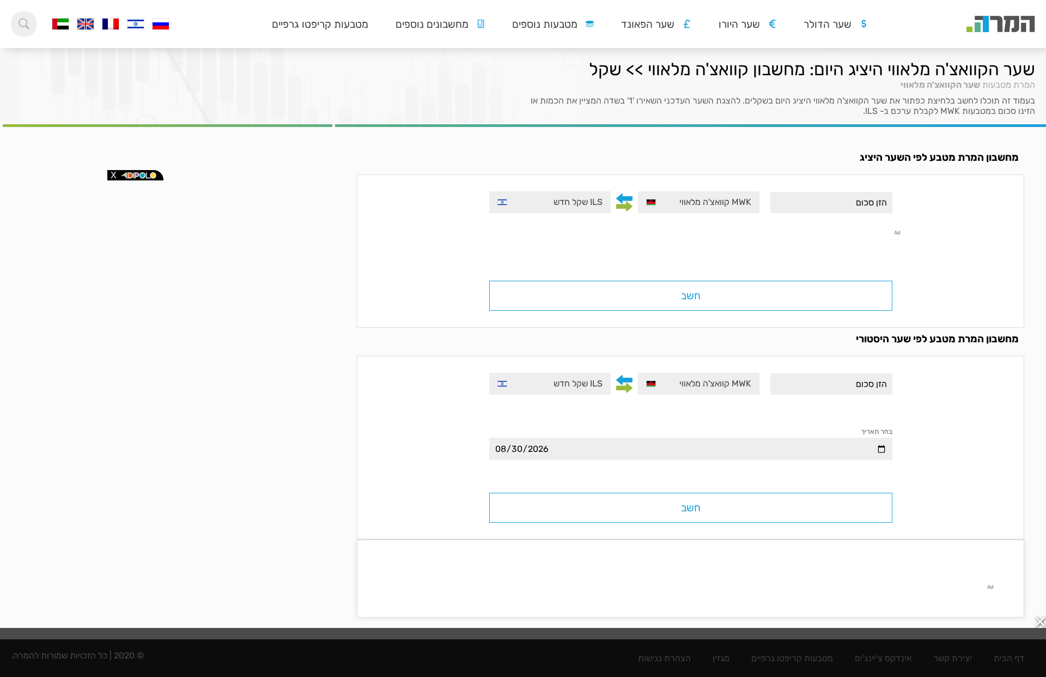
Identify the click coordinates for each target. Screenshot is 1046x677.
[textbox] (698, 202)
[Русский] (160, 24)
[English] (85, 24)
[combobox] (698, 202)
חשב (691, 295)
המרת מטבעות (1008, 85)
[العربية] (60, 24)
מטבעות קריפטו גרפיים (320, 24)
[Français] (110, 24)
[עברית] (135, 24)
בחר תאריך (876, 431)
